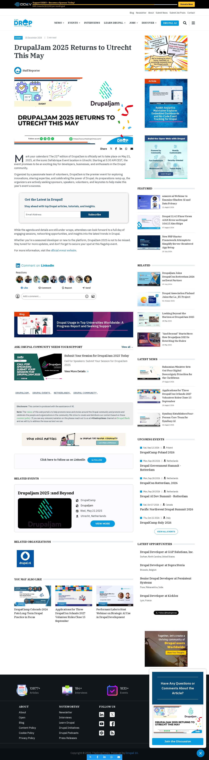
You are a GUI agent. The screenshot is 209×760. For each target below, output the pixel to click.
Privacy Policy (27, 738)
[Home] (23, 23)
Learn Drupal (113, 22)
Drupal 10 (132, 753)
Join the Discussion (177, 741)
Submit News (162, 12)
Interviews (92, 22)
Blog (132, 12)
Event (18, 37)
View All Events (166, 531)
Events (73, 22)
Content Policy (27, 727)
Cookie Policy (26, 733)
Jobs (132, 22)
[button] (106, 148)
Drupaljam (22, 392)
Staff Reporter (31, 70)
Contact (191, 12)
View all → (127, 346)
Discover (148, 22)
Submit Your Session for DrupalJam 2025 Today (96, 355)
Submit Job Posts (178, 12)
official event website (63, 250)
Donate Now (186, 4)
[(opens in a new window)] (23, 4)
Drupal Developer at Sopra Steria (162, 565)
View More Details (75, 371)
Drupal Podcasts (68, 733)
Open (22, 717)
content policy (24, 418)
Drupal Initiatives (69, 727)
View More (102, 523)
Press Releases (68, 738)
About (151, 12)
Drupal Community (85, 392)
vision (29, 412)
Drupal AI (170, 23)
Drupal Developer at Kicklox (159, 596)
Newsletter (141, 12)
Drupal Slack (123, 418)
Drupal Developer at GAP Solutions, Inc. (166, 552)
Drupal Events (41, 392)
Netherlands (62, 392)
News (58, 22)
